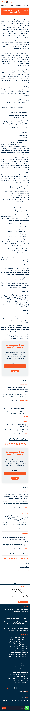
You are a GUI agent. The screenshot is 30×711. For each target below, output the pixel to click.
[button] (4, 708)
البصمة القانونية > (22, 691)
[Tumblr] (10, 443)
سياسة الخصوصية (11, 707)
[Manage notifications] (3, 708)
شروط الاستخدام (24, 708)
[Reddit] (5, 443)
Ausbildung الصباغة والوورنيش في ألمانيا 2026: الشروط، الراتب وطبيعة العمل (16, 389)
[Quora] (7, 443)
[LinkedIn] (14, 443)
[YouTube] (22, 443)
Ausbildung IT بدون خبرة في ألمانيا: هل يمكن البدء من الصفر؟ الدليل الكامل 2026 (15, 539)
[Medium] (12, 443)
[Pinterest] (17, 443)
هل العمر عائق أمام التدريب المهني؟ (14, 408)
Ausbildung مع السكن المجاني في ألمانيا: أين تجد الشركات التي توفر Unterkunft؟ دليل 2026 (16, 517)
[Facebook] (27, 443)
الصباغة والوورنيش (23, 384)
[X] (25, 443)
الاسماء (17, 571)
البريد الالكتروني (15, 363)
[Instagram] (19, 443)
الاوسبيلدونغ (25, 405)
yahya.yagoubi (25, 571)
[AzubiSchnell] (15, 2)
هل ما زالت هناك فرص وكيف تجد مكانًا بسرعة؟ (16, 425)
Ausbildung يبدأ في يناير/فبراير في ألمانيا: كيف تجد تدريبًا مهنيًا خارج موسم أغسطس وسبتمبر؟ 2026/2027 (15, 496)
